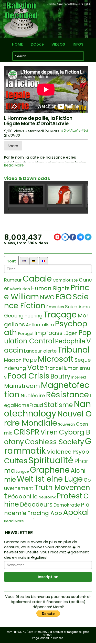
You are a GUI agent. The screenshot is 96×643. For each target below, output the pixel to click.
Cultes (15, 461)
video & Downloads (27, 178)
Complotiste (65, 280)
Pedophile (70, 341)
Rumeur (13, 280)
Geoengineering (23, 315)
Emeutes (55, 307)
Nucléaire (32, 395)
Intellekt (79, 377)
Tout (11, 261)
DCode (37, 44)
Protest (69, 496)
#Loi (84, 131)
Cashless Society (54, 441)
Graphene (50, 470)
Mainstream (22, 386)
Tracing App (44, 513)
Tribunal (74, 349)
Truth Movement (47, 492)
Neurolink (47, 497)
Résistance (67, 394)
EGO (64, 296)
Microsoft (55, 359)
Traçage (60, 314)
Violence (59, 452)
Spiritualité (50, 460)
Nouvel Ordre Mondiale (48, 418)
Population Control (47, 337)
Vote (35, 367)
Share (13, 145)
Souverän (66, 424)
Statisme (58, 404)
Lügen (70, 333)
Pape (30, 360)
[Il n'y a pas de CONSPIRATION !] (26, 195)
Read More (14, 165)
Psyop (80, 451)
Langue (22, 471)
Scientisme (77, 306)
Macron (13, 360)
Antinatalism (40, 325)
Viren (49, 432)
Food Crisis (28, 375)
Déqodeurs (36, 504)
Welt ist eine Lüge (50, 478)
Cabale (37, 278)
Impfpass (48, 333)
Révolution (20, 288)
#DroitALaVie (70, 131)
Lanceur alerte (40, 351)
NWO (47, 297)
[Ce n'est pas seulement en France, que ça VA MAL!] (65, 195)
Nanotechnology (47, 409)
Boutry (60, 376)
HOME (17, 44)
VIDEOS (58, 44)
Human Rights (50, 288)
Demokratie (67, 505)
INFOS (78, 44)
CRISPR (26, 431)
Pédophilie (23, 496)
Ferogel (25, 334)
